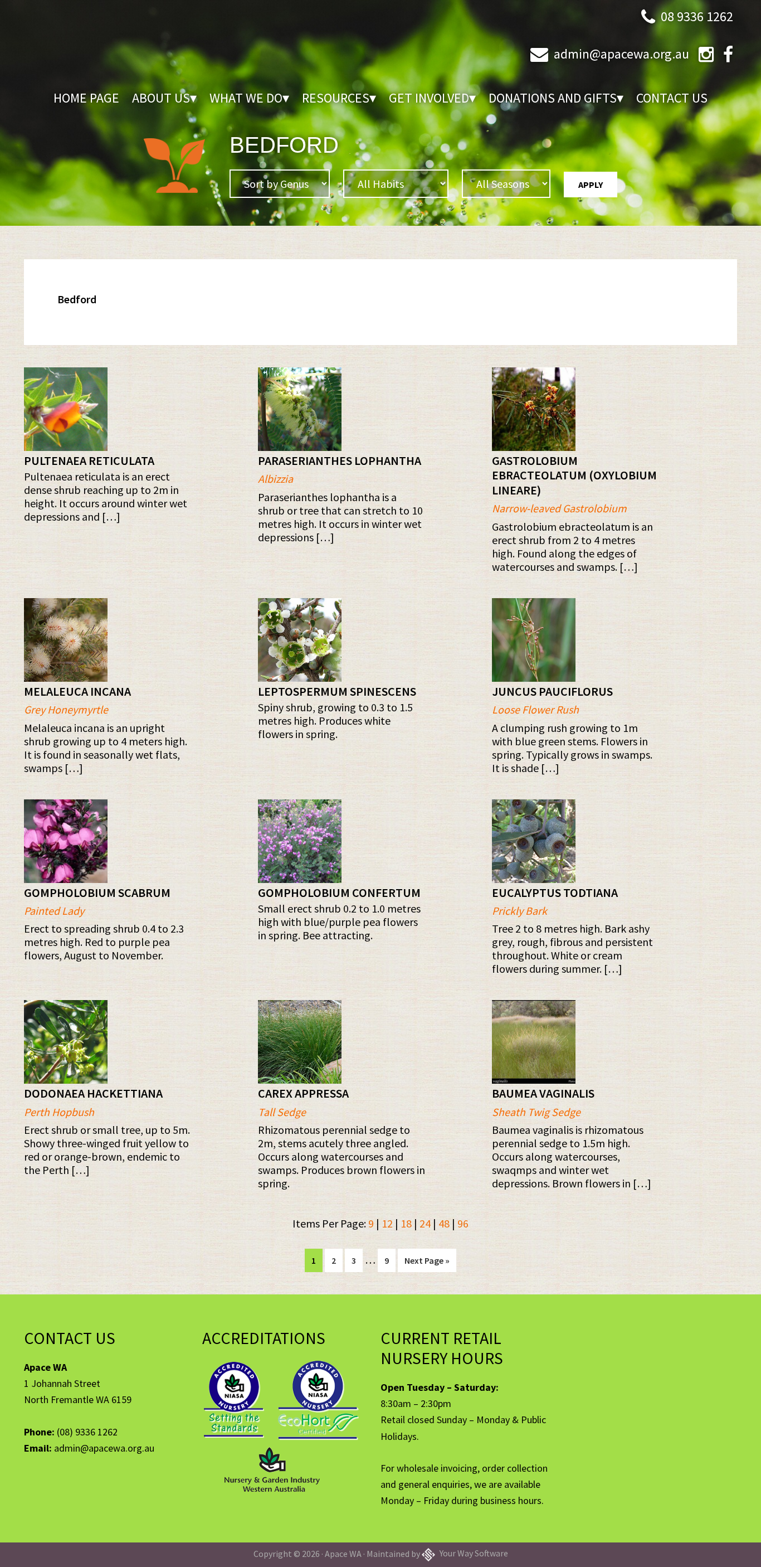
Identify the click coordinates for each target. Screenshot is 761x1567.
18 (406, 1223)
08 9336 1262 (697, 16)
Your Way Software (473, 1553)
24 (425, 1223)
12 (387, 1223)
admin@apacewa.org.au (621, 53)
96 (463, 1223)
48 (444, 1223)
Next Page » (427, 1263)
